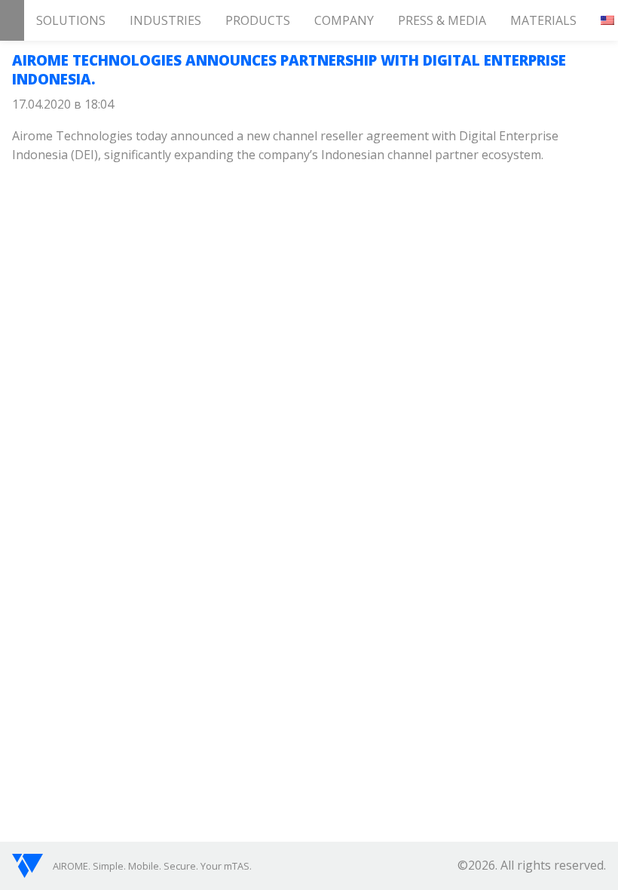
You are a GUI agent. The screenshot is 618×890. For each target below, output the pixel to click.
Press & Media (442, 20)
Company (344, 20)
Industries (165, 20)
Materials (543, 20)
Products (257, 20)
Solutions (71, 20)
